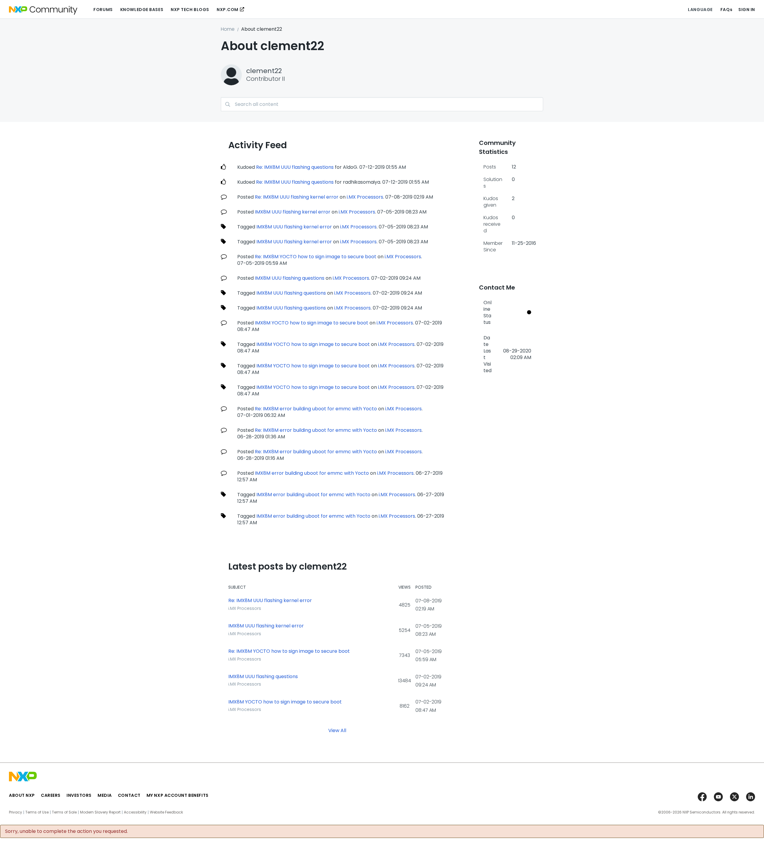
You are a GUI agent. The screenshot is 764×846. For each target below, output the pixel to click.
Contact (129, 795)
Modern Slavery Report (100, 812)
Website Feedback (166, 812)
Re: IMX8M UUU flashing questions (295, 167)
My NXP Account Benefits (178, 795)
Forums (103, 10)
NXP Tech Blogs (190, 10)
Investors (79, 795)
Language (700, 10)
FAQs (726, 10)
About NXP (22, 795)
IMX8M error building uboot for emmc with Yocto (312, 473)
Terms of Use (37, 812)
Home (228, 29)
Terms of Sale (64, 812)
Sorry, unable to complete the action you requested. (66, 831)
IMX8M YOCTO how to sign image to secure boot (311, 322)
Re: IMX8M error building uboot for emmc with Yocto (316, 408)
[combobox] (382, 104)
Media (105, 795)
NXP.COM (227, 10)
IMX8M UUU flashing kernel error (292, 211)
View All (337, 730)
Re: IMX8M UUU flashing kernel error (296, 197)
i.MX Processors (365, 197)
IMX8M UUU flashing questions (289, 278)
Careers (51, 795)
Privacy (15, 812)
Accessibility (135, 812)
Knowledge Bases (141, 10)
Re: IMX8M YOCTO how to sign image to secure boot (315, 256)
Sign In (746, 10)
